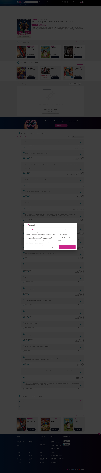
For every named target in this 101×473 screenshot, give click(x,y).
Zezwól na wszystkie (67, 246)
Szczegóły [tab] (50, 229)
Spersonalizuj (50, 246)
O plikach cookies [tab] (68, 229)
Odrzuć (33, 246)
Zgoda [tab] (33, 229)
